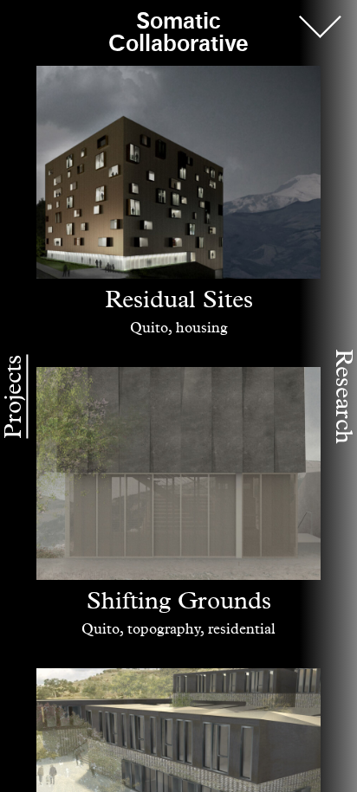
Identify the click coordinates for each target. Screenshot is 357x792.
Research (343, 396)
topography (163, 629)
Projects (14, 396)
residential (242, 629)
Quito (149, 328)
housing (202, 328)
